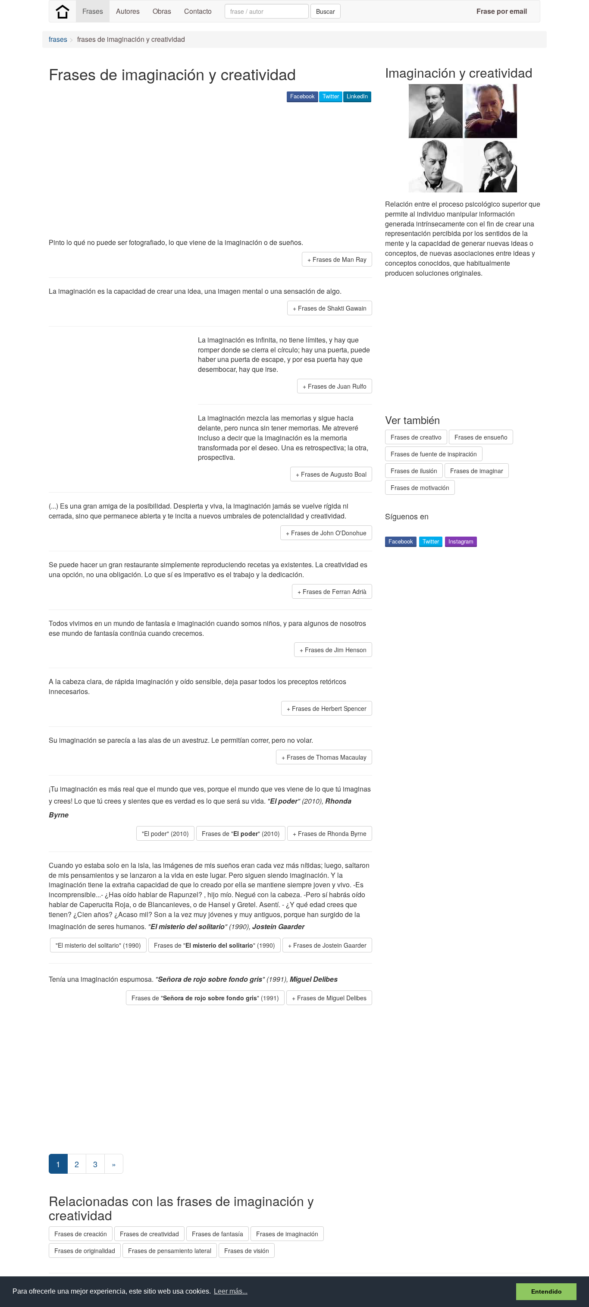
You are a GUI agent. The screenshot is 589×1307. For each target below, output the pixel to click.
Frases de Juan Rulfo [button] (337, 386)
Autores (128, 11)
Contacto (198, 11)
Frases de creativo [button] (416, 437)
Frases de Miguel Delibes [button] (332, 997)
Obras (162, 11)
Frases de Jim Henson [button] (336, 649)
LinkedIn (357, 96)
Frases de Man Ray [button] (340, 259)
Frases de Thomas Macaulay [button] (327, 757)
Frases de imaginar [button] (476, 470)
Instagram (460, 541)
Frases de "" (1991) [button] (205, 997)
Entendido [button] (546, 1291)
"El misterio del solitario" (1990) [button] (98, 945)
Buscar (325, 11)
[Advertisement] (206, 170)
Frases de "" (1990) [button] (214, 945)
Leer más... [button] (231, 1291)
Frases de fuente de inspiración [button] (434, 453)
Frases (92, 11)
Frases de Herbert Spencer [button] (329, 708)
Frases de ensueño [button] (481, 437)
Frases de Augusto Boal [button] (334, 474)
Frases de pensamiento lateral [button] (169, 1250)
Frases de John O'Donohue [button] (329, 532)
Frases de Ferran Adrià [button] (335, 591)
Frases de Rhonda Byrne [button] (332, 833)
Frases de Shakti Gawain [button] (332, 308)
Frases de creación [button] (80, 1233)
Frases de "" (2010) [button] (241, 833)
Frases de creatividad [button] (149, 1233)
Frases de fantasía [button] (217, 1233)
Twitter (331, 96)
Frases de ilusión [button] (414, 470)
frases (58, 39)
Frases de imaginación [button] (287, 1233)
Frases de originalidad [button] (84, 1250)
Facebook (302, 96)
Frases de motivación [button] (420, 487)
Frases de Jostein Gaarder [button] (330, 945)
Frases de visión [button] (246, 1250)
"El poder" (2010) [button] (165, 833)
